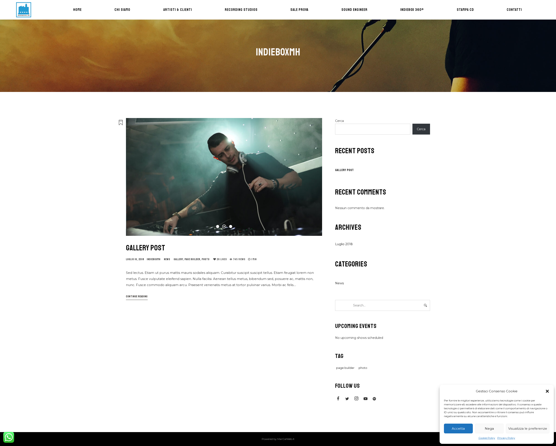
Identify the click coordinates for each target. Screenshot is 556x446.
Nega (489, 428)
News (167, 259)
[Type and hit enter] (425, 305)
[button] (547, 391)
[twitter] (347, 399)
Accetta (458, 428)
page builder (192, 259)
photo (206, 259)
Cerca (339, 121)
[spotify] (375, 399)
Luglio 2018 (344, 244)
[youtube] (365, 400)
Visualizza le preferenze (527, 428)
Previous (134, 177)
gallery (178, 259)
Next (313, 177)
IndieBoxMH (154, 259)
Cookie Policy (486, 437)
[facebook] (338, 399)
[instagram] (356, 399)
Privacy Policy (506, 437)
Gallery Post (145, 248)
